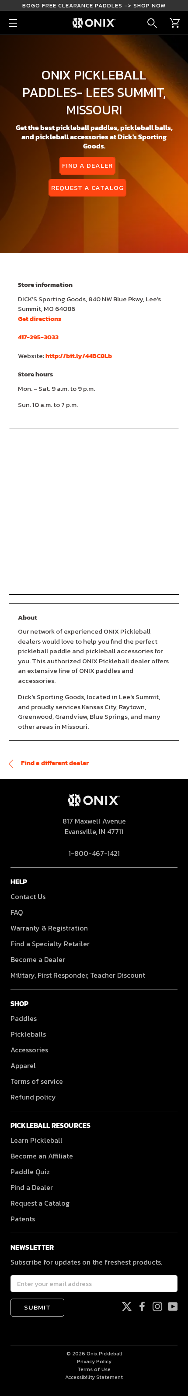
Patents (22, 1218)
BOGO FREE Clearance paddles (94, 5)
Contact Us (27, 896)
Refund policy (33, 1097)
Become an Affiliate (41, 1156)
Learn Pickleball (36, 1140)
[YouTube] (173, 1306)
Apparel (23, 1065)
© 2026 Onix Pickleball (94, 1354)
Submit (37, 1307)
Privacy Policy (94, 1361)
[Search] (152, 23)
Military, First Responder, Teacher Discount (77, 975)
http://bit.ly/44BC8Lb (78, 356)
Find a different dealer (54, 763)
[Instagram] (157, 1306)
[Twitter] (127, 1306)
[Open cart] (175, 23)
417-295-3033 (38, 337)
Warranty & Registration (49, 928)
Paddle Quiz (30, 1171)
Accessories (29, 1049)
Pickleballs (28, 1034)
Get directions (39, 319)
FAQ (16, 912)
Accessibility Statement (94, 1377)
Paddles (23, 1018)
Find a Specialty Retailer (50, 943)
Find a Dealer (87, 165)
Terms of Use (94, 1369)
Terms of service (36, 1081)
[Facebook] (142, 1306)
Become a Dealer (37, 959)
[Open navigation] (13, 23)
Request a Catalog (87, 188)
